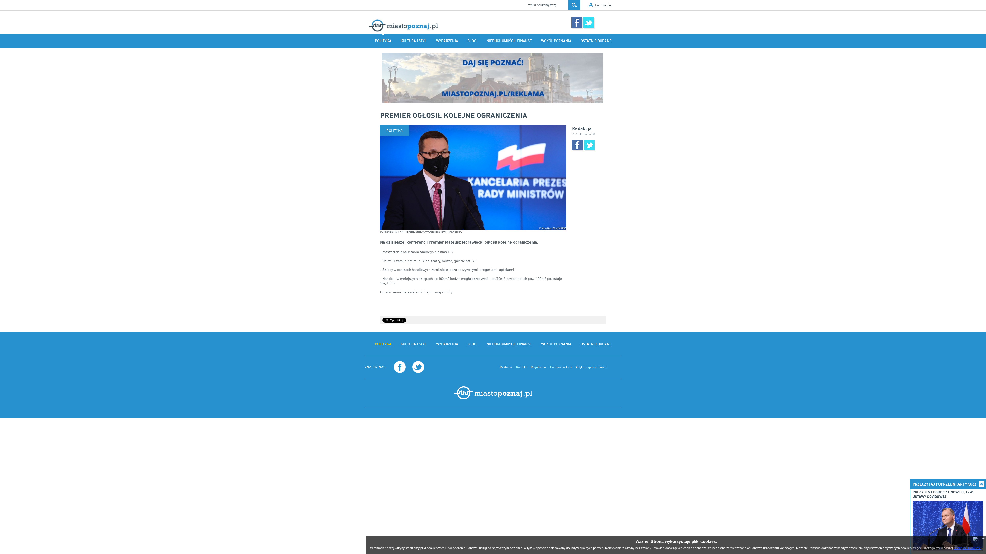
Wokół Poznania (556, 40)
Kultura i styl (414, 40)
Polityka (383, 40)
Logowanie (603, 5)
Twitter (588, 22)
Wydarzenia (447, 40)
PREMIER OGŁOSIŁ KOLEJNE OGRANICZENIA (453, 115)
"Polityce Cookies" (967, 548)
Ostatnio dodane (596, 40)
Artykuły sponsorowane (591, 367)
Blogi (472, 40)
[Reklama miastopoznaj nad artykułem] (493, 78)
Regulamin (538, 367)
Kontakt (521, 367)
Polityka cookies (561, 367)
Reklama (506, 367)
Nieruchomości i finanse (509, 40)
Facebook (576, 22)
